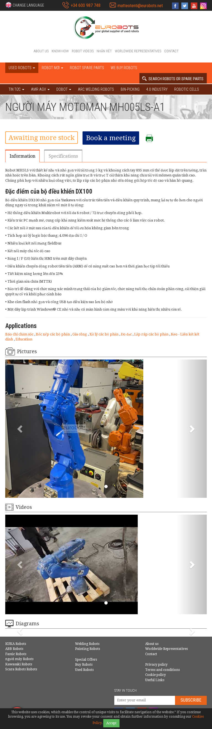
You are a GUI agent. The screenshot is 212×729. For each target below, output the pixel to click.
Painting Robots (87, 649)
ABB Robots (14, 649)
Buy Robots (83, 664)
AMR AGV (39, 89)
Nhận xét (104, 51)
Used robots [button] (20, 68)
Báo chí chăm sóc (19, 334)
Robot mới (51, 68)
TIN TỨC (15, 89)
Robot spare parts (87, 68)
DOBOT (62, 89)
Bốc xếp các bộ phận (53, 334)
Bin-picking (130, 89)
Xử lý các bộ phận (104, 334)
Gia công (80, 334)
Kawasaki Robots (18, 664)
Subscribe (191, 700)
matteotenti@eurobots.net (140, 5)
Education (23, 339)
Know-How (60, 51)
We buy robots (124, 68)
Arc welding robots (96, 89)
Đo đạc (126, 334)
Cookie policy (155, 675)
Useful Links (154, 680)
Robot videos (83, 51)
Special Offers (86, 660)
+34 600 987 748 (85, 5)
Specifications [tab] (63, 156)
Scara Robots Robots (21, 669)
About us (41, 51)
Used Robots (84, 670)
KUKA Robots (15, 644)
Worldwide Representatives (138, 51)
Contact (171, 51)
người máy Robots (19, 659)
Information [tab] (22, 156)
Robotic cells (186, 89)
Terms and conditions (162, 670)
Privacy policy (156, 664)
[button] (24, 5)
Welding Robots (87, 644)
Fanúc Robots (15, 654)
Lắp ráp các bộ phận (151, 334)
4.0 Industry (157, 89)
